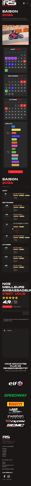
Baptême (27, 195)
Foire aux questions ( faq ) (7, 465)
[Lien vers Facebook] (4, 477)
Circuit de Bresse (19, 193)
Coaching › (4, 451)
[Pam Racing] (15, 410)
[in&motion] (15, 417)
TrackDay (15, 195)
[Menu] (27, 3)
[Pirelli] (15, 404)
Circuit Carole (17, 205)
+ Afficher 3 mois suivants (15, 171)
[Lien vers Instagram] (9, 477)
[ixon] (15, 421)
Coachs (3, 462)
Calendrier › (4, 448)
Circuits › (4, 456)
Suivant (27, 313)
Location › (4, 453)
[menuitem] (23, 3)
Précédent (24, 313)
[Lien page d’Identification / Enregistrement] (23, 3)
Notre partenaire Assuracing (8, 469)
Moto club (4, 466)
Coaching (21, 195)
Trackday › (4, 450)
